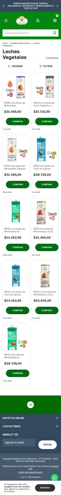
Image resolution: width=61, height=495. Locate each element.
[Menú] (8, 20)
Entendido (45, 488)
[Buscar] (54, 33)
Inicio (5, 43)
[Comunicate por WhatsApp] (54, 477)
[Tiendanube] (30, 477)
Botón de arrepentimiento (31, 472)
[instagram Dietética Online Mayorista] (30, 404)
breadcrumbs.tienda (20, 43)
